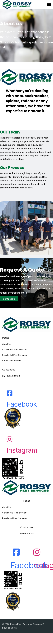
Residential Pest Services (14, 355)
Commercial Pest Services (15, 349)
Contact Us (9, 299)
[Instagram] (9, 437)
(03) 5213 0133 (13, 376)
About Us (6, 344)
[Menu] (49, 4)
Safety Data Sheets (11, 360)
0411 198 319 (28, 533)
